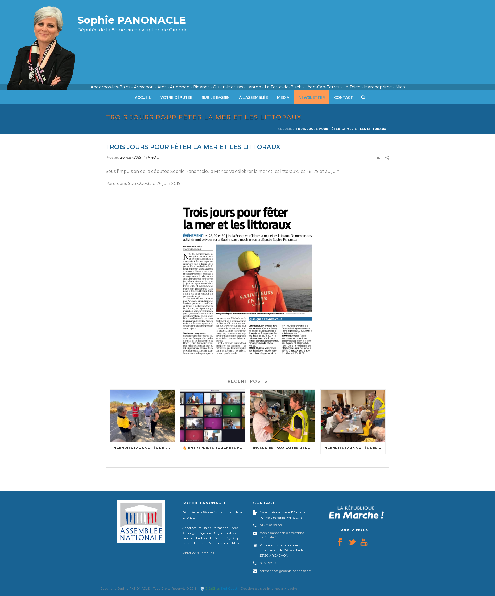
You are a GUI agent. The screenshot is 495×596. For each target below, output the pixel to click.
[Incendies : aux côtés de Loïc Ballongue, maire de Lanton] (142, 416)
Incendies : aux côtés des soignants (284, 448)
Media (283, 97)
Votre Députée (176, 97)
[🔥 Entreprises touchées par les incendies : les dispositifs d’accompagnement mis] (212, 416)
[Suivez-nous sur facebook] (340, 542)
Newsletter (312, 97)
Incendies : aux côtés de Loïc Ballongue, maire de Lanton (143, 448)
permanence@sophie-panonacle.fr (285, 571)
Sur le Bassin (216, 97)
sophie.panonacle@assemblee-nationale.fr (282, 535)
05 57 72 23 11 (269, 563)
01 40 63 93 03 (271, 525)
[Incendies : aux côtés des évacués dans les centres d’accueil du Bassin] (353, 416)
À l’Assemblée (253, 97)
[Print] (378, 157)
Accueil (143, 97)
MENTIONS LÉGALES (198, 553)
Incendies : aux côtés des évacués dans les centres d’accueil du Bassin (354, 448)
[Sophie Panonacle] (45, 45)
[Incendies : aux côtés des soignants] (282, 416)
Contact (343, 97)
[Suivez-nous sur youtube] (364, 542)
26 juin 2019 (131, 157)
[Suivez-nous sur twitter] (352, 542)
